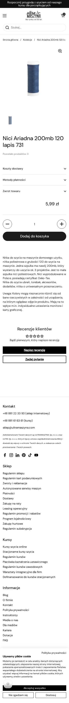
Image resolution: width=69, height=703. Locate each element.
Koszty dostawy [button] (13, 168)
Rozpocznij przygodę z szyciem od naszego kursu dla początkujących (34, 4)
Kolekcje (27, 39)
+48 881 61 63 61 (13, 420)
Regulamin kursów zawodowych (23, 567)
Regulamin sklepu (13, 473)
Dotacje (8, 635)
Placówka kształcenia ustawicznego (25, 562)
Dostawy (8, 498)
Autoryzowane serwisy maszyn (22, 488)
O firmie (8, 600)
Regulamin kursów (14, 557)
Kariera (7, 630)
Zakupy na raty (12, 503)
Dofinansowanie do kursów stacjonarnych (29, 577)
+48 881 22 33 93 (14, 413)
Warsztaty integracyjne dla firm (22, 572)
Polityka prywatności (16, 610)
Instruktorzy (10, 615)
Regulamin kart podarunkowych (22, 478)
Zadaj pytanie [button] (34, 359)
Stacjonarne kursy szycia (18, 552)
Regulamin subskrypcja (17, 529)
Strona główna (10, 39)
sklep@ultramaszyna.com (19, 427)
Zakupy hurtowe (13, 524)
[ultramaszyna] (34, 14)
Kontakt (8, 605)
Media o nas (10, 620)
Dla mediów (10, 625)
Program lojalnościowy (17, 519)
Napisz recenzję (34, 350)
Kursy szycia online (15, 547)
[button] (62, 15)
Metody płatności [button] (14, 180)
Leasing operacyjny (15, 508)
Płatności (9, 493)
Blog (5, 595)
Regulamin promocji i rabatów (21, 513)
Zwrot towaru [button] (11, 191)
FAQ (5, 640)
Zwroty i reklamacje (15, 483)
